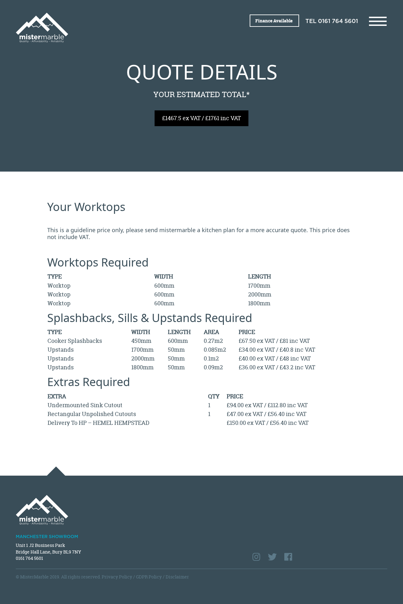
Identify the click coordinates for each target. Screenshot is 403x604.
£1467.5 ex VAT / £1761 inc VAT (201, 118)
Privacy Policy (117, 577)
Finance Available (274, 21)
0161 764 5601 (338, 21)
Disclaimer (177, 577)
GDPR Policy (149, 577)
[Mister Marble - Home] (106, 28)
